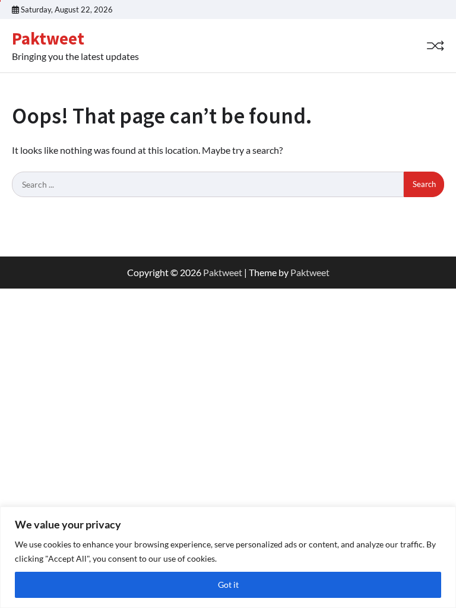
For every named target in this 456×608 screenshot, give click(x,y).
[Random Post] (435, 46)
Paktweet (48, 38)
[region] (228, 557)
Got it (228, 585)
